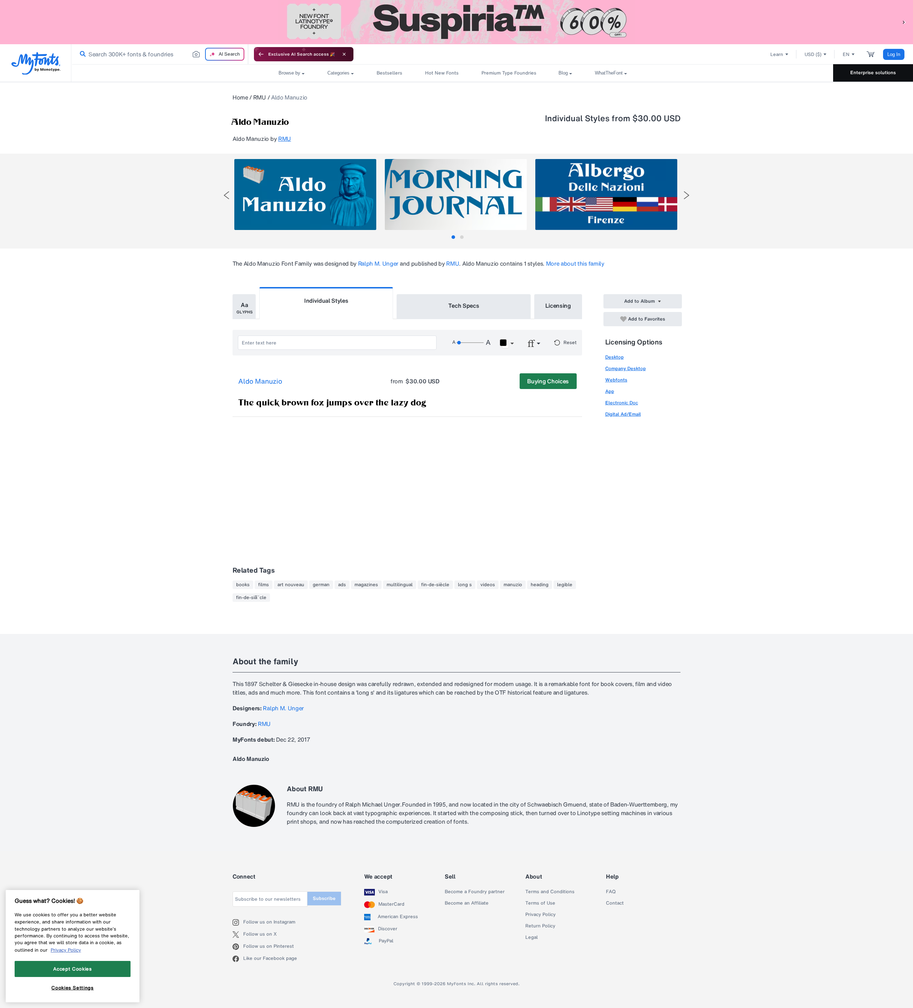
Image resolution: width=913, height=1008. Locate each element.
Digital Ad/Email (623, 414)
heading (540, 585)
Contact (615, 903)
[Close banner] (344, 54)
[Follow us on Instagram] (238, 922)
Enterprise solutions (873, 72)
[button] (904, 22)
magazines (366, 585)
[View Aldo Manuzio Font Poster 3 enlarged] (606, 194)
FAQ (611, 892)
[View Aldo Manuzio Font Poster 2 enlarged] (456, 194)
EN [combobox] (846, 54)
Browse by (289, 73)
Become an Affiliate (467, 903)
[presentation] (226, 195)
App (609, 391)
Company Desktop (625, 368)
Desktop (614, 357)
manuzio (513, 585)
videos (487, 585)
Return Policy (540, 926)
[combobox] (159, 54)
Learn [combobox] (776, 54)
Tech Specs (463, 305)
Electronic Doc (621, 402)
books (243, 585)
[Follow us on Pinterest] (238, 946)
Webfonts (616, 380)
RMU (259, 97)
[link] (81, 54)
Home (240, 97)
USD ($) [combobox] (813, 54)
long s (465, 585)
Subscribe (324, 898)
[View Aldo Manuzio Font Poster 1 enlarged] (305, 194)
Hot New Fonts (442, 73)
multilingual (400, 585)
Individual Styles (326, 300)
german (321, 585)
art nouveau (290, 585)
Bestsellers (389, 73)
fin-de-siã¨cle (251, 597)
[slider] (470, 342)
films (263, 585)
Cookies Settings (72, 987)
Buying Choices (548, 381)
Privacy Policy (540, 914)
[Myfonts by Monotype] (36, 63)
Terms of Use (540, 903)
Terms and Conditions (550, 892)
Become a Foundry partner (475, 892)
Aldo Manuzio (260, 381)
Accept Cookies (72, 968)
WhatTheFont (609, 73)
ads (342, 585)
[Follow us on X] (238, 934)
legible (564, 585)
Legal (531, 937)
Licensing (558, 305)
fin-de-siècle (435, 585)
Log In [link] (893, 54)
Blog (563, 73)
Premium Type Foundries (508, 73)
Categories (338, 73)
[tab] (453, 237)
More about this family (575, 263)
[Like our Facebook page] (238, 959)
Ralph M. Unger (378, 263)
